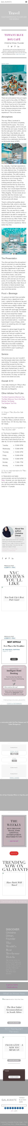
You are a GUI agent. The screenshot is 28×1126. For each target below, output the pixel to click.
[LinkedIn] (15, 1108)
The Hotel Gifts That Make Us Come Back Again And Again (14, 761)
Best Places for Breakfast (14, 646)
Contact (16, 1122)
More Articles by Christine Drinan (9, 549)
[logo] (6, 2)
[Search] (23, 687)
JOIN (12, 1110)
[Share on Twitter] (12, 47)
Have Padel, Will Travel (14, 883)
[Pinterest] (8, 1108)
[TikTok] (23, 1108)
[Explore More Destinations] (25, 986)
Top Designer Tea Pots (9, 403)
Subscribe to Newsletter (7, 1122)
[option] (14, 622)
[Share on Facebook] (9, 47)
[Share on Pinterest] (15, 47)
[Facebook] (13, 1108)
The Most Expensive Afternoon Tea (13, 397)
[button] (1, 622)
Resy (3, 480)
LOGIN (15, 1110)
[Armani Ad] (14, 622)
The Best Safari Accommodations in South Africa (14, 1009)
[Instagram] (10, 1108)
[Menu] (26, 2)
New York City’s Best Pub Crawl (14, 598)
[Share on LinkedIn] (19, 47)
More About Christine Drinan (8, 550)
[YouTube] (18, 1108)
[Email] (20, 1108)
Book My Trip (14, 853)
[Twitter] (5, 1108)
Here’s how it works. (20, 54)
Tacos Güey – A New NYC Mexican (14, 1047)
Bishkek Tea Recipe (8, 401)
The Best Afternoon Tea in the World (13, 399)
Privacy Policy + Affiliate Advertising (16, 1124)
